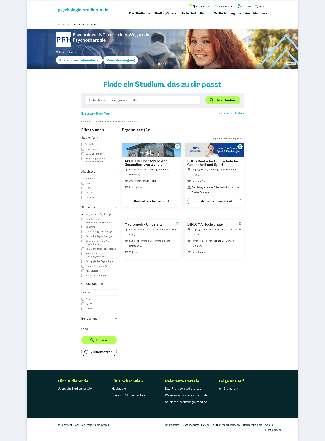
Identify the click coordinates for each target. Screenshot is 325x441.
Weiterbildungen (226, 13)
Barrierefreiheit (252, 424)
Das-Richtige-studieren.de (183, 389)
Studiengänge (164, 13)
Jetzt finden (225, 100)
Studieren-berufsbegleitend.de (186, 402)
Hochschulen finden (195, 13)
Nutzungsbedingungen (226, 424)
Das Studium (138, 13)
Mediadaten (119, 389)
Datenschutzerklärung (195, 424)
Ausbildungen (255, 13)
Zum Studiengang (121, 60)
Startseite (63, 24)
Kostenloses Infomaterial (79, 60)
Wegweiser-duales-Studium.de (186, 395)
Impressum (172, 424)
